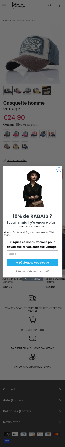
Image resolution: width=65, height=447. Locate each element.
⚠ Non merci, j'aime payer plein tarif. (32, 271)
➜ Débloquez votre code (32, 263)
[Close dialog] (59, 169)
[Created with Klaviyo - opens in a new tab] (32, 279)
